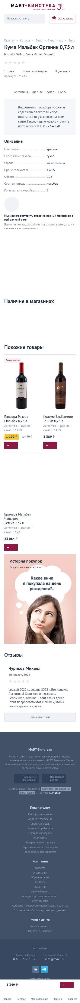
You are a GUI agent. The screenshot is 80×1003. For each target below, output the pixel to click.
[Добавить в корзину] (11, 445)
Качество (40, 868)
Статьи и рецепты (40, 926)
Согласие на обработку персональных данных (40, 905)
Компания (40, 861)
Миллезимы (40, 838)
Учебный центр (40, 891)
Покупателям (40, 808)
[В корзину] (67, 985)
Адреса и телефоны (40, 819)
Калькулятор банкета (40, 828)
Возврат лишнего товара (40, 842)
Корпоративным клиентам (40, 852)
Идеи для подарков (40, 833)
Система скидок (40, 823)
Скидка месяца (13, 360)
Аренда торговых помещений (40, 896)
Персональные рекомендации (40, 847)
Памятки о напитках (40, 931)
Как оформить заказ (40, 814)
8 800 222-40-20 (48, 126)
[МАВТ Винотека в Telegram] (44, 969)
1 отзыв (9, 71)
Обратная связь (40, 877)
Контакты (40, 882)
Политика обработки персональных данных (40, 910)
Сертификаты (40, 901)
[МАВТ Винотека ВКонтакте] (35, 969)
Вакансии (40, 887)
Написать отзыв (40, 717)
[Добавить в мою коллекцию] (35, 359)
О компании (40, 872)
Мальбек (52, 183)
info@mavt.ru (54, 959)
